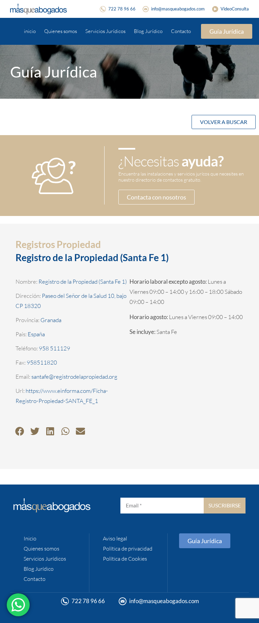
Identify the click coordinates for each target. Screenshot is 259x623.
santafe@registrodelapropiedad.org (74, 376)
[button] (19, 431)
